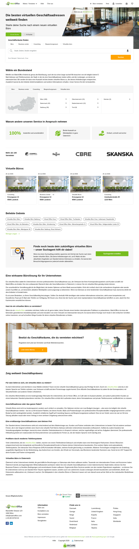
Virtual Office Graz (50, 219)
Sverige (72, 511)
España (94, 515)
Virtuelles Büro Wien (13, 219)
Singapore (117, 515)
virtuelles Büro (112, 387)
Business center (24, 89)
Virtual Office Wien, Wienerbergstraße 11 (72, 224)
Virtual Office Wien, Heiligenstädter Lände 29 (104, 224)
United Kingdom (97, 511)
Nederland (73, 524)
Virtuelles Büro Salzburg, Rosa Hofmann (48, 229)
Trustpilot (12, 485)
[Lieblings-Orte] (132, 4)
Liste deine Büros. (28, 350)
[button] (30, 178)
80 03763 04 (87, 12)
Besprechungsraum (50, 89)
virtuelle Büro (20, 310)
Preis (107, 3)
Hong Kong (117, 511)
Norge (72, 515)
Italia (93, 521)
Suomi (72, 518)
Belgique (73, 528)
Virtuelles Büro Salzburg (32, 219)
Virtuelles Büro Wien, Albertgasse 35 (18, 229)
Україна (94, 528)
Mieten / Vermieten (29, 3)
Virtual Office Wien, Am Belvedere (18, 224)
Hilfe (42, 3)
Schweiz (94, 524)
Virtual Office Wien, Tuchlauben (70, 219)
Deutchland (74, 521)
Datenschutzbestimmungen (76, 537)
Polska (115, 508)
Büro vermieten (98, 3)
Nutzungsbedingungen (99, 537)
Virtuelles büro (65, 89)
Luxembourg (95, 508)
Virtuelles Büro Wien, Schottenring (44, 224)
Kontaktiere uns (43, 511)
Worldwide (117, 521)
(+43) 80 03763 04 (12, 518)
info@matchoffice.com (14, 516)
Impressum (42, 517)
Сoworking (36, 89)
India (115, 518)
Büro (13, 89)
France (93, 518)
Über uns (50, 3)
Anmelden (118, 3)
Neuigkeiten (42, 520)
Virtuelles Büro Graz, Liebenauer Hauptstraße (99, 219)
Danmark (73, 508)
